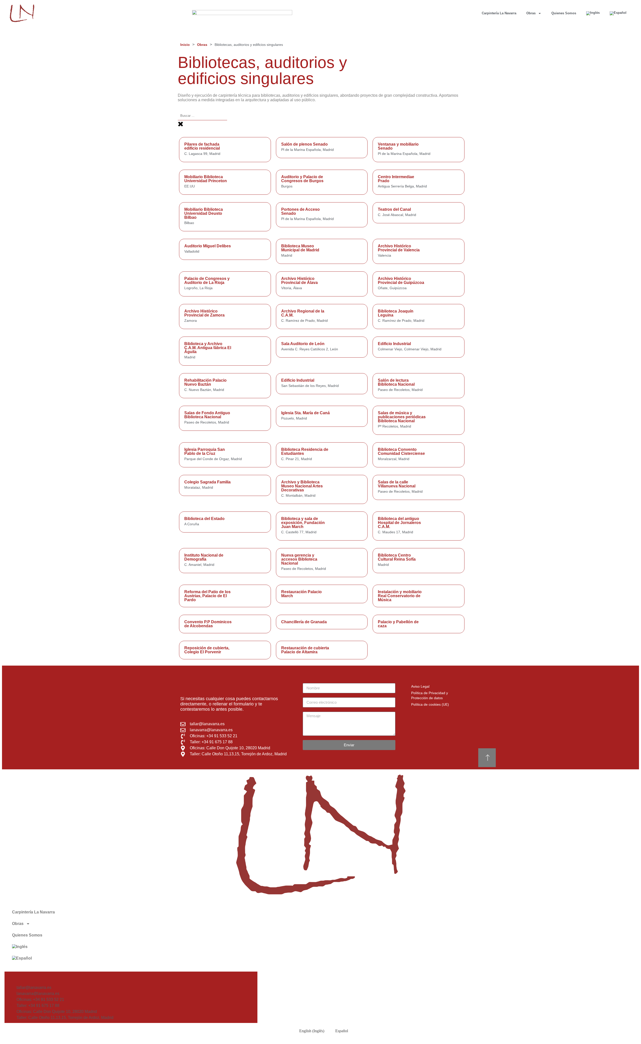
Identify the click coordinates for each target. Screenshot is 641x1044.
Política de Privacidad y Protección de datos (429, 695)
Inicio (185, 45)
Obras (531, 13)
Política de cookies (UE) (430, 704)
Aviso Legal (420, 686)
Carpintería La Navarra (499, 13)
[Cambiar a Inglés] (593, 13)
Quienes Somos (563, 13)
